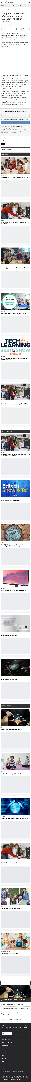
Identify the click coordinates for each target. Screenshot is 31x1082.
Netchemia (4, 33)
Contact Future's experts (7, 1042)
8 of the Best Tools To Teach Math (13, 1004)
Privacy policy (5, 1045)
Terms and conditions (7, 1039)
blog (3, 144)
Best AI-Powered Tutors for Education (14, 999)
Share (5, 29)
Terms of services (18, 126)
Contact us (4, 1064)
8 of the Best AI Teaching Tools (12, 1019)
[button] (2, 2)
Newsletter (27, 29)
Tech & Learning (7, 25)
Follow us (19, 29)
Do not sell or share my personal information (12, 1071)
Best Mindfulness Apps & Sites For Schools (16, 1008)
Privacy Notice (20, 128)
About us (4, 1061)
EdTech (9, 9)
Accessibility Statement (7, 1068)
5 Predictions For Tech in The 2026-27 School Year (14, 1014)
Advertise (4, 1058)
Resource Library (12, 5)
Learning (3, 9)
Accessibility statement (7, 1052)
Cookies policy (5, 1048)
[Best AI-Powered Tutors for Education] (15, 993)
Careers (3, 1055)
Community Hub (24, 5)
